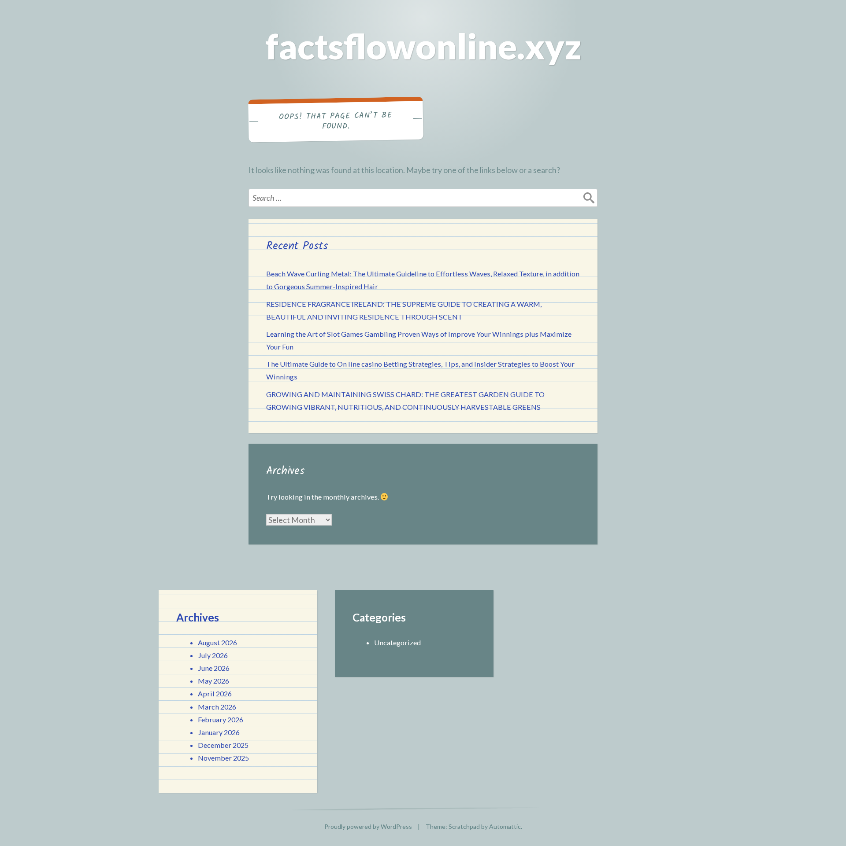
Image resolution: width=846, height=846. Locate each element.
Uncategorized (397, 642)
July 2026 (213, 655)
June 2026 (214, 668)
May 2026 (213, 681)
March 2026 (217, 707)
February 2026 (220, 719)
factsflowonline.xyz (423, 46)
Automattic (505, 826)
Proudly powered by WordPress (368, 826)
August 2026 (217, 642)
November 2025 (223, 758)
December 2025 (223, 745)
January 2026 (219, 732)
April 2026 (215, 693)
